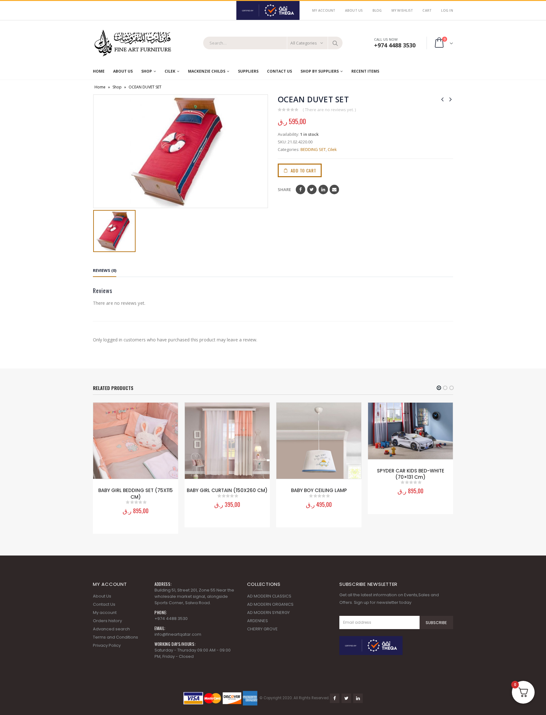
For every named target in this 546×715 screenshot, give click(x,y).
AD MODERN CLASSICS (269, 596)
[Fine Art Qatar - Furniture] (132, 43)
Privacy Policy (107, 645)
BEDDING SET (313, 149)
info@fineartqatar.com (178, 634)
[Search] (335, 43)
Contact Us (279, 71)
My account (105, 613)
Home (99, 71)
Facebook (300, 189)
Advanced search (111, 629)
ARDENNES (257, 621)
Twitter (312, 189)
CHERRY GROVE (262, 629)
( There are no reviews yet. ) (329, 109)
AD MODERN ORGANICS (270, 604)
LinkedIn (323, 189)
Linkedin (358, 698)
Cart (427, 10)
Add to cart (303, 170)
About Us (354, 10)
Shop (146, 71)
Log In (447, 10)
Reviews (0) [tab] (104, 270)
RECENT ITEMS (365, 71)
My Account (324, 10)
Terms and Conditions (115, 637)
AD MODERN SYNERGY (268, 613)
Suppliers (248, 71)
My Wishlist (402, 10)
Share (284, 189)
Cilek (170, 71)
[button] (439, 388)
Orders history (107, 621)
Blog (377, 10)
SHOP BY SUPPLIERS (319, 71)
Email (334, 189)
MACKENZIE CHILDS (206, 71)
